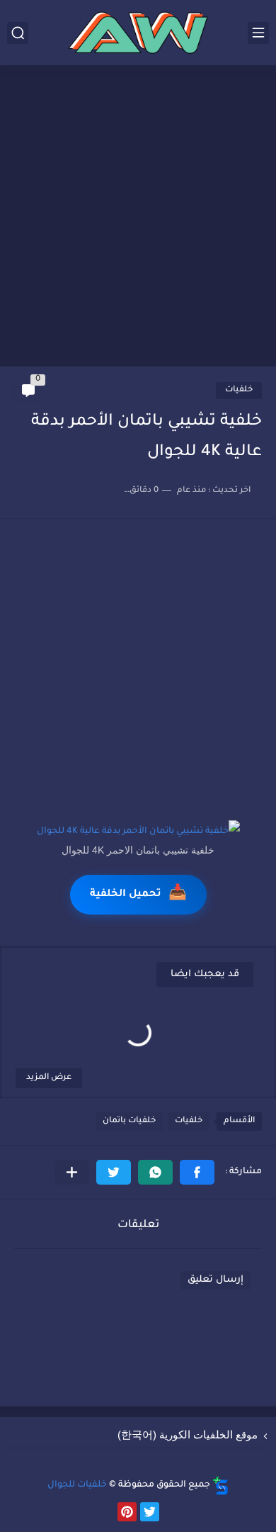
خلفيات (239, 390)
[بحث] (17, 33)
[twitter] (149, 1511)
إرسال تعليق (215, 1280)
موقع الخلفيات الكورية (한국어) (187, 1434)
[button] (197, 1172)
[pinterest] (127, 1511)
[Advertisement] (138, 217)
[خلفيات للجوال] (138, 32)
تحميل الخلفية (138, 895)
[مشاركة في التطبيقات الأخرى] (71, 1172)
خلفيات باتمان (129, 1121)
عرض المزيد (48, 1078)
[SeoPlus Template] (220, 1485)
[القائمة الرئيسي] (258, 33)
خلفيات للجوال (77, 1485)
